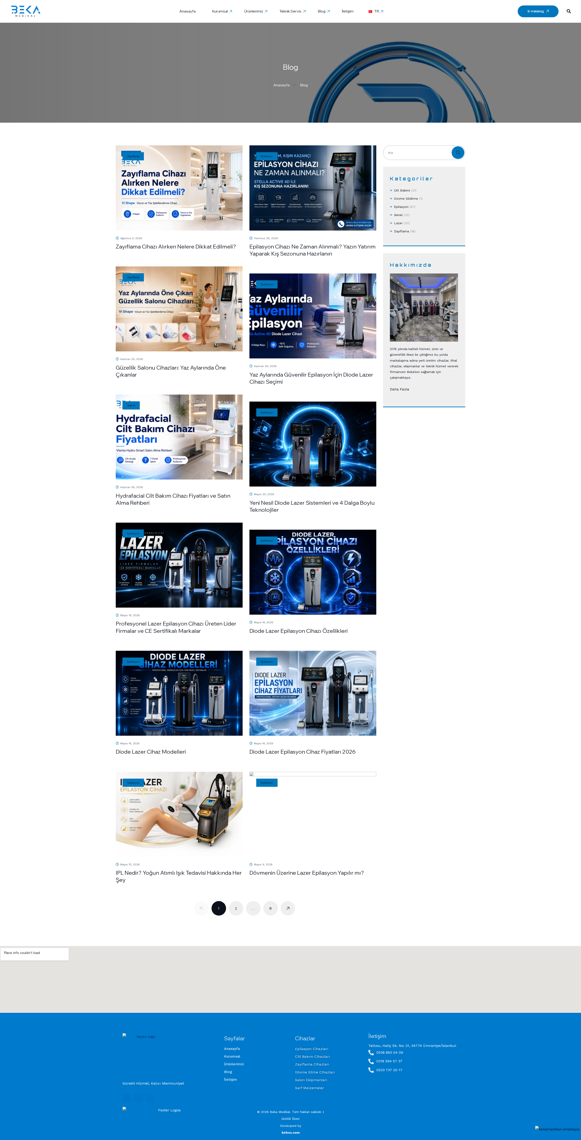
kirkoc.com (291, 1132)
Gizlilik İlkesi (290, 1118)
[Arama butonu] (569, 11)
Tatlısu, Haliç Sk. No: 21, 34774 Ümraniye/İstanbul (412, 1045)
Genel (398, 215)
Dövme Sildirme (406, 198)
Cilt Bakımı (402, 190)
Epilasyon (401, 207)
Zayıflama (401, 231)
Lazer (398, 223)
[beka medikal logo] (144, 1054)
